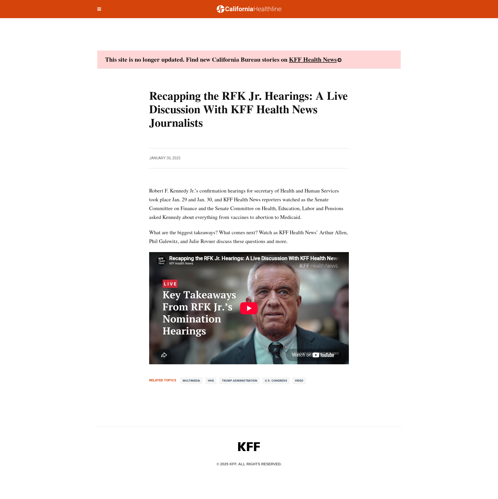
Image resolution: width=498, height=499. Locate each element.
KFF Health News (313, 59)
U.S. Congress (276, 380)
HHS (211, 380)
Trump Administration (239, 380)
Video (299, 380)
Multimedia (191, 380)
